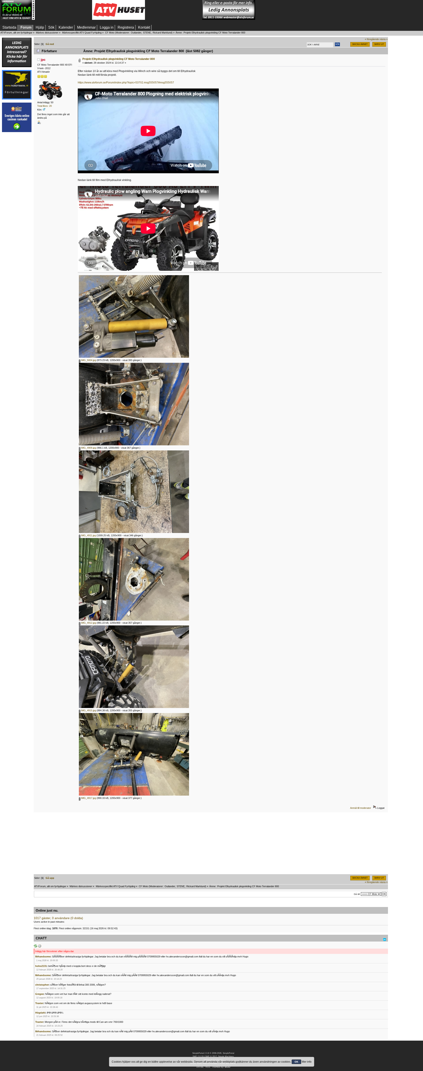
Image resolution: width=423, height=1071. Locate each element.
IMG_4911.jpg (88, 535)
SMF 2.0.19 (198, 1056)
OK (296, 1061)
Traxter (39, 1003)
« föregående (372, 39)
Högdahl (40, 1012)
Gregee (39, 994)
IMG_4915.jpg (88, 710)
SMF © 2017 (211, 1056)
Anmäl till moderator (360, 808)
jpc (43, 59)
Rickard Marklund (162, 32)
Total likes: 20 (44, 106)
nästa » (384, 39)
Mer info (307, 1061)
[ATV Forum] (18, 18)
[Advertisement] (63, 10)
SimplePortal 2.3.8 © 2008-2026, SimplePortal (213, 1053)
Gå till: (357, 894)
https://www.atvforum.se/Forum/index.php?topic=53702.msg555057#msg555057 (126, 82)
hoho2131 (41, 966)
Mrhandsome (42, 956)
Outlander (136, 32)
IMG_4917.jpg (88, 798)
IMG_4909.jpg (88, 447)
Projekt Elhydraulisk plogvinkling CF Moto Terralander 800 (118, 59)
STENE (147, 32)
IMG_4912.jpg (88, 622)
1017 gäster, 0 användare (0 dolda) (58, 918)
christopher (42, 984)
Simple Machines (226, 1056)
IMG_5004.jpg (88, 360)
